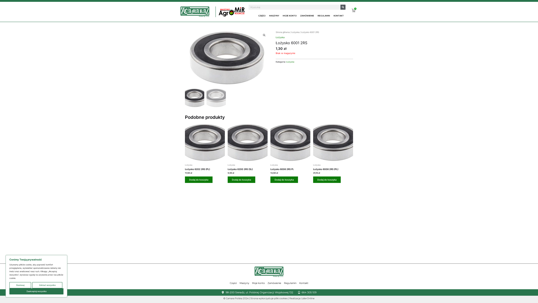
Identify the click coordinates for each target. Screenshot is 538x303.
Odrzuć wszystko (47, 285)
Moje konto (290, 15)
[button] (264, 35)
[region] (36, 276)
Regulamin (324, 15)
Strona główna (283, 32)
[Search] (342, 7)
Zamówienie (307, 15)
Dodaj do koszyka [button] (198, 179)
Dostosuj (20, 285)
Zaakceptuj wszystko (36, 291)
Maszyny (274, 15)
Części (261, 15)
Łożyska (295, 32)
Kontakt (339, 15)
